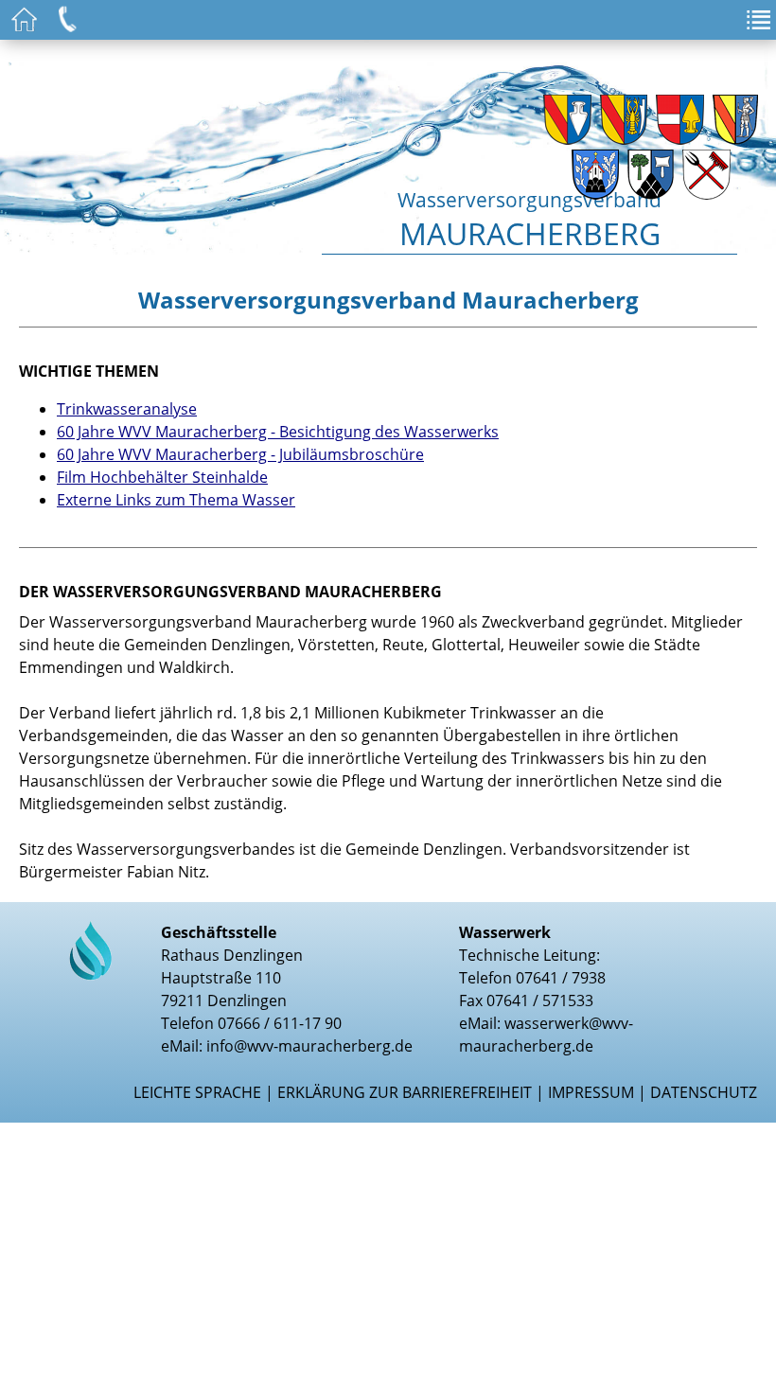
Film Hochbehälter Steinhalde (162, 477)
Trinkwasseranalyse (127, 408)
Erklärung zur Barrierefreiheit (404, 1092)
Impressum (591, 1092)
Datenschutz (703, 1092)
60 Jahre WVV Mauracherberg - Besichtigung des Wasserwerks (278, 431)
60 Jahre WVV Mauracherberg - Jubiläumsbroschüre (240, 454)
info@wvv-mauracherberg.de (309, 1046)
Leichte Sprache (197, 1092)
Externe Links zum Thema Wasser (176, 499)
